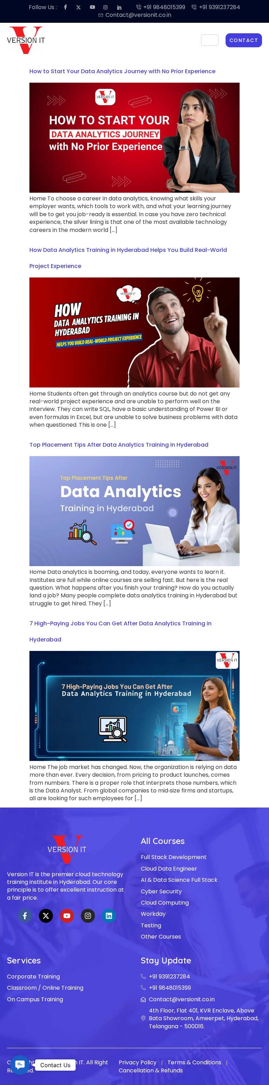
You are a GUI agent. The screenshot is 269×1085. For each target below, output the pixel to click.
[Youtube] (67, 916)
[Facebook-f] (25, 916)
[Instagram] (88, 916)
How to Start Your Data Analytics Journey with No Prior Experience (122, 71)
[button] (20, 1065)
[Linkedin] (109, 916)
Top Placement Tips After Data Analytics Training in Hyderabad (118, 445)
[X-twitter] (46, 916)
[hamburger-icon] (210, 40)
